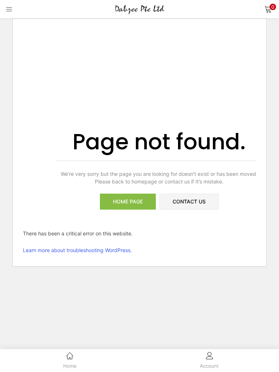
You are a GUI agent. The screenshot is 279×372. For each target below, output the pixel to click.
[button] (268, 9)
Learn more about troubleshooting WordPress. (77, 250)
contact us (189, 201)
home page (128, 201)
